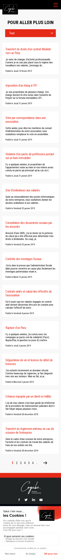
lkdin (33, 499)
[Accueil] (9, 1)
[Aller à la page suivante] (45, 462)
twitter (26, 500)
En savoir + (30, 58)
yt (41, 499)
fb (19, 499)
